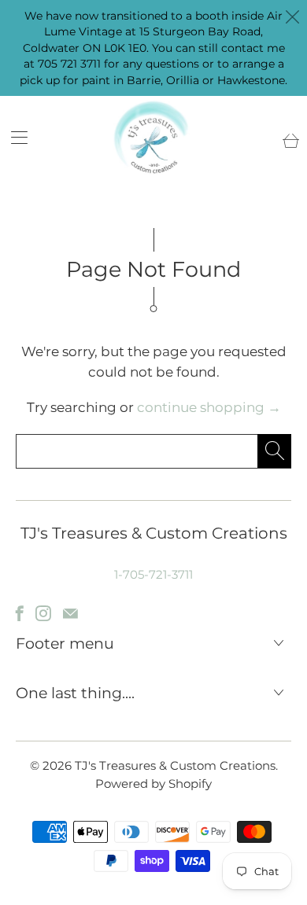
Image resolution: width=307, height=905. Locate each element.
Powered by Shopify (153, 783)
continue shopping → (209, 407)
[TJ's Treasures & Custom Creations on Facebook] (20, 613)
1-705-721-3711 (153, 574)
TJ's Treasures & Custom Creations (175, 765)
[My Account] (14, 137)
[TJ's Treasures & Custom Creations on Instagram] (43, 613)
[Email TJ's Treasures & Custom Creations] (70, 613)
